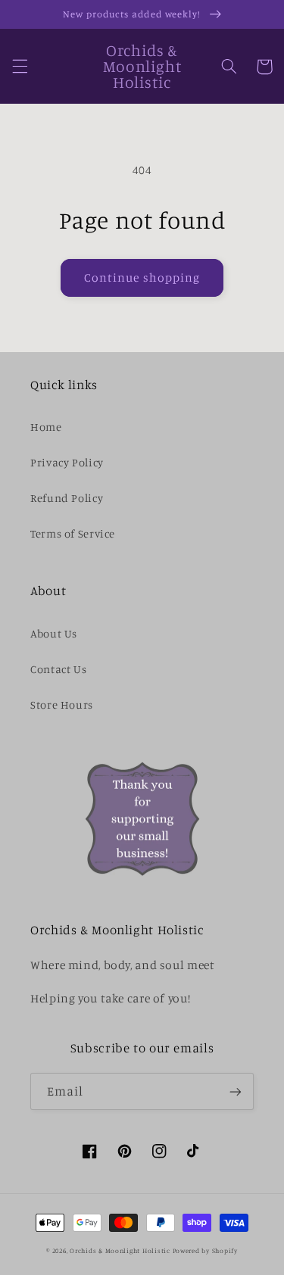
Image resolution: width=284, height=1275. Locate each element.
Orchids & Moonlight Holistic (120, 1250)
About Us (53, 633)
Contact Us (58, 668)
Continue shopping (142, 277)
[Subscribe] (235, 1091)
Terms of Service (72, 533)
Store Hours (61, 704)
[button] (19, 66)
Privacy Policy (67, 462)
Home (46, 426)
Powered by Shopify (205, 1250)
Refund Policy (66, 497)
